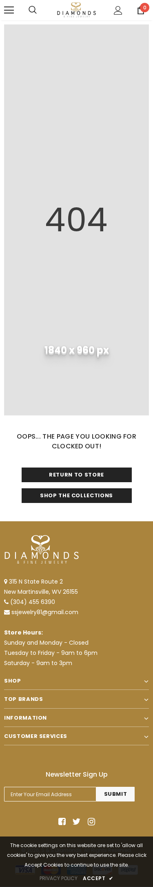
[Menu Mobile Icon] (9, 10)
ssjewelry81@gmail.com (44, 612)
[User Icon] (118, 10)
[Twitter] (75, 822)
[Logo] (76, 10)
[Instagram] (90, 822)
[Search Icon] (33, 10)
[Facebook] (60, 822)
